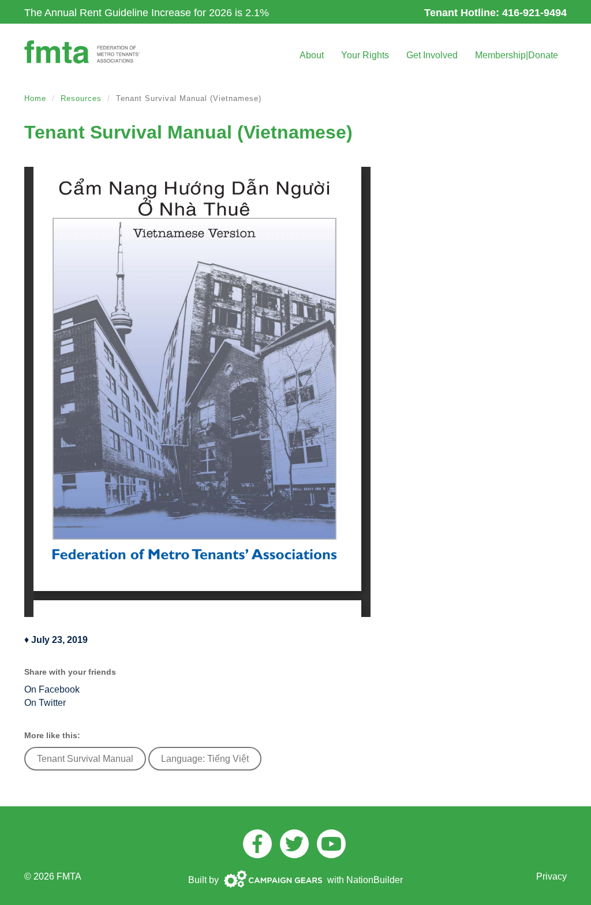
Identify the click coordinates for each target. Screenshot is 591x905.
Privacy (551, 876)
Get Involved (432, 55)
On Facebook (52, 689)
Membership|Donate (516, 55)
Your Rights (365, 55)
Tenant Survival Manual (85, 759)
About (312, 55)
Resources (81, 98)
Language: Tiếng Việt (205, 759)
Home (35, 98)
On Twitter (45, 703)
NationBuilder (374, 880)
